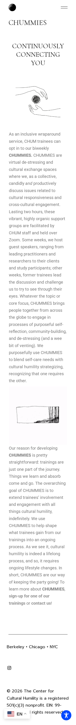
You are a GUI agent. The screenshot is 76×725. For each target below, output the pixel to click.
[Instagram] (9, 669)
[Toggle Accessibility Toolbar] (66, 715)
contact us (41, 603)
